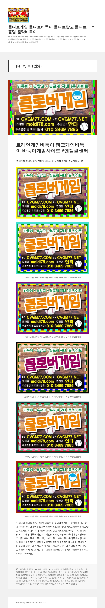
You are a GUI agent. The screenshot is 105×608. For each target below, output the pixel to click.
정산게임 (29, 572)
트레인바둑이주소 (56, 583)
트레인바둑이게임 (23, 583)
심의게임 (55, 569)
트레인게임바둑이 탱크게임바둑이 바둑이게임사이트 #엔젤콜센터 (52, 148)
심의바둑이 (79, 569)
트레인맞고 (55, 580)
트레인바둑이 (81, 580)
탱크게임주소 (41, 575)
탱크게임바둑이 (27, 575)
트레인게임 (42, 569)
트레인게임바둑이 (26, 580)
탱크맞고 (52, 575)
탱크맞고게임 (62, 575)
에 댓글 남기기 (75, 583)
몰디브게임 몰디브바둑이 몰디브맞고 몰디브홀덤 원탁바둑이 (47, 29)
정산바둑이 (53, 572)
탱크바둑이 (74, 575)
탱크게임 (62, 572)
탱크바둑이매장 (29, 577)
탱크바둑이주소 (44, 577)
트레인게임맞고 (69, 577)
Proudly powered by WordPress (31, 602)
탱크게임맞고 (73, 572)
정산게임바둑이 (40, 572)
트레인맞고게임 (67, 580)
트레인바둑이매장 (40, 583)
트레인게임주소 (42, 580)
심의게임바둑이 (67, 569)
